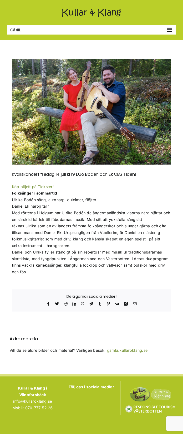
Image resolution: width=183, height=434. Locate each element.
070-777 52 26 (39, 407)
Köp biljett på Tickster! (33, 186)
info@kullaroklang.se (32, 401)
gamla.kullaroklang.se (127, 350)
